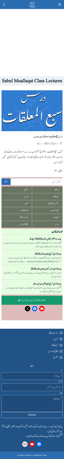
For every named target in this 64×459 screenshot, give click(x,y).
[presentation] (32, 110)
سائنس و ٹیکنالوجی (53, 203)
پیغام (60, 392)
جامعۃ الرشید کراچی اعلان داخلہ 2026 (48, 254)
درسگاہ (39, 144)
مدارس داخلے (24, 217)
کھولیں (58, 171)
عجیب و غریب (54, 210)
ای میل (60, 381)
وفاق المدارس (23, 224)
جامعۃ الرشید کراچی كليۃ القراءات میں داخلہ (47, 284)
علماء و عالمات (24, 210)
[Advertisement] (32, 42)
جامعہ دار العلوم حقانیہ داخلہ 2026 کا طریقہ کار (45, 239)
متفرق (26, 190)
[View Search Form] (60, 4)
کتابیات (56, 217)
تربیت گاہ (56, 196)
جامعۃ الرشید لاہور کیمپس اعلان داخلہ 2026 (46, 269)
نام (61, 370)
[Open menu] (4, 4)
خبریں (26, 196)
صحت (26, 203)
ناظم (61, 144)
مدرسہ (57, 224)
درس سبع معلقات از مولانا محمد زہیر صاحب (48, 137)
